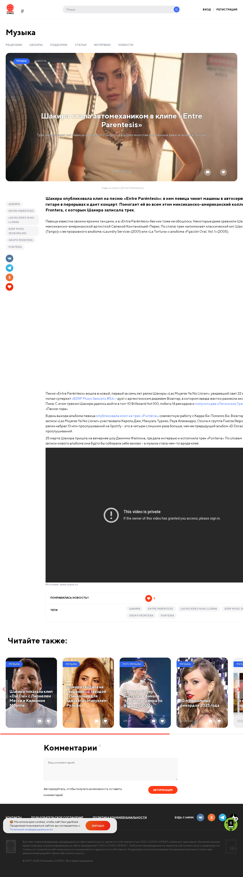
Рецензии (14, 44)
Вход (207, 9)
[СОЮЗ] (11, 846)
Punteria (15, 247)
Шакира (14, 204)
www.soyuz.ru (69, 584)
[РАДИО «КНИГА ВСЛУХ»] (231, 824)
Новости (125, 44)
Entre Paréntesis (21, 211)
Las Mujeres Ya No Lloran (21, 220)
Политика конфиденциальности (120, 817)
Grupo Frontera (21, 240)
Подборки (58, 44)
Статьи (80, 44)
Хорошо (98, 825)
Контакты (14, 817)
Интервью (102, 44)
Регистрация (226, 9)
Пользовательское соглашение (57, 817)
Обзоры (36, 44)
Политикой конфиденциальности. (31, 829)
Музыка (21, 32)
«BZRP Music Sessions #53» (93, 398)
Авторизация (163, 790)
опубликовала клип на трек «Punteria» (127, 416)
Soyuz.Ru (10, 9)
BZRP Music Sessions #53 (17, 231)
